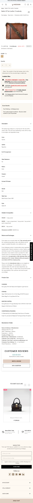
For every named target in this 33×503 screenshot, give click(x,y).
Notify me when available (31, 251)
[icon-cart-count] (28, 4)
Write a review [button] (16, 361)
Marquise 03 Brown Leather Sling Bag (18, 417)
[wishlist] (25, 4)
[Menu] (2, 4)
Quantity (3, 61)
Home (2, 8)
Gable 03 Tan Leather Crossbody (11, 8)
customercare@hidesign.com (20, 340)
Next (29, 385)
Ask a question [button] (16, 365)
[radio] (3, 56)
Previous (25, 385)
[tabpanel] (16, 31)
